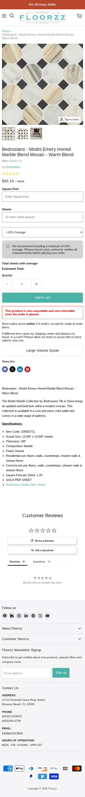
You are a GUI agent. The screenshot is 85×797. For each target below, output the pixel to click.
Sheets (6, 209)
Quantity (7, 275)
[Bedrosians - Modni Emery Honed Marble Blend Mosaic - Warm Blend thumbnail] (8, 133)
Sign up (61, 672)
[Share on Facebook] (5, 369)
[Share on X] (12, 369)
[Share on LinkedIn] (20, 369)
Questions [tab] (39, 561)
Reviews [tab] (15, 561)
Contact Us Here (12, 732)
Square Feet (10, 189)
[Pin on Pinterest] (27, 369)
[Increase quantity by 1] (36, 284)
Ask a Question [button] (44, 550)
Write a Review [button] (44, 540)
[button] (79, 15)
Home (6, 31)
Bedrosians (13, 167)
